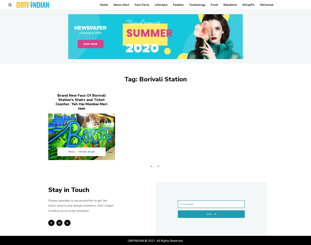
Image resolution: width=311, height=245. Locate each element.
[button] (9, 4)
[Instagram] (59, 223)
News (71, 151)
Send (209, 214)
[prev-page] (152, 166)
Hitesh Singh (87, 151)
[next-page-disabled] (158, 166)
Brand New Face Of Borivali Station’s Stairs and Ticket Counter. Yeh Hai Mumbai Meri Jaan (81, 102)
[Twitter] (67, 223)
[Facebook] (51, 223)
